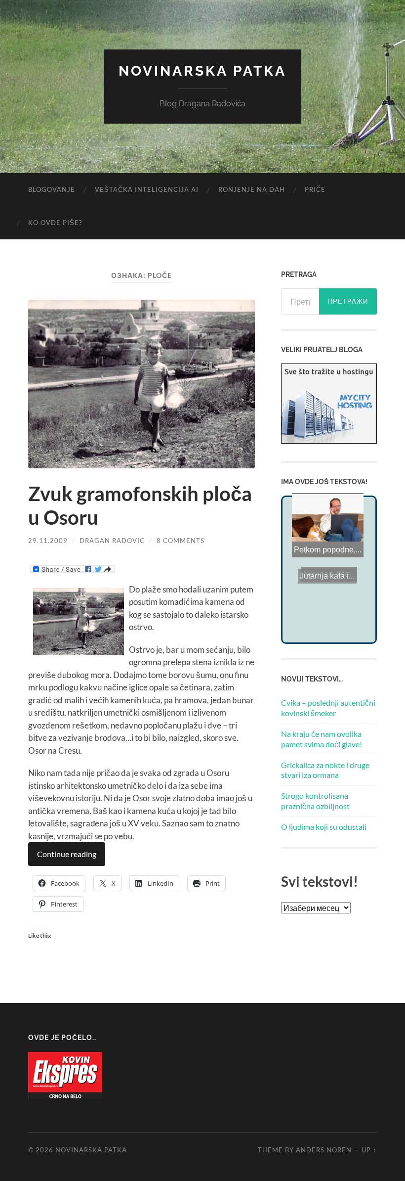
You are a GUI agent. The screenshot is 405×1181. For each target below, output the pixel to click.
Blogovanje (51, 189)
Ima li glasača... (325, 506)
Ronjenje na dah (251, 189)
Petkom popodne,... (327, 558)
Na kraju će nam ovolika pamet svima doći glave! (321, 739)
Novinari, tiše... (329, 574)
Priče (315, 189)
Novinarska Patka (202, 71)
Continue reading (66, 854)
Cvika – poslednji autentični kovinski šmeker (328, 708)
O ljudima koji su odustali (323, 826)
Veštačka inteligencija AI (147, 189)
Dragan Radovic (112, 541)
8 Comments (180, 541)
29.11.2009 (48, 541)
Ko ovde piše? (55, 223)
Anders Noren (324, 1150)
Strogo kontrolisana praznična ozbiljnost (315, 801)
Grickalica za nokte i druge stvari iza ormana (325, 770)
